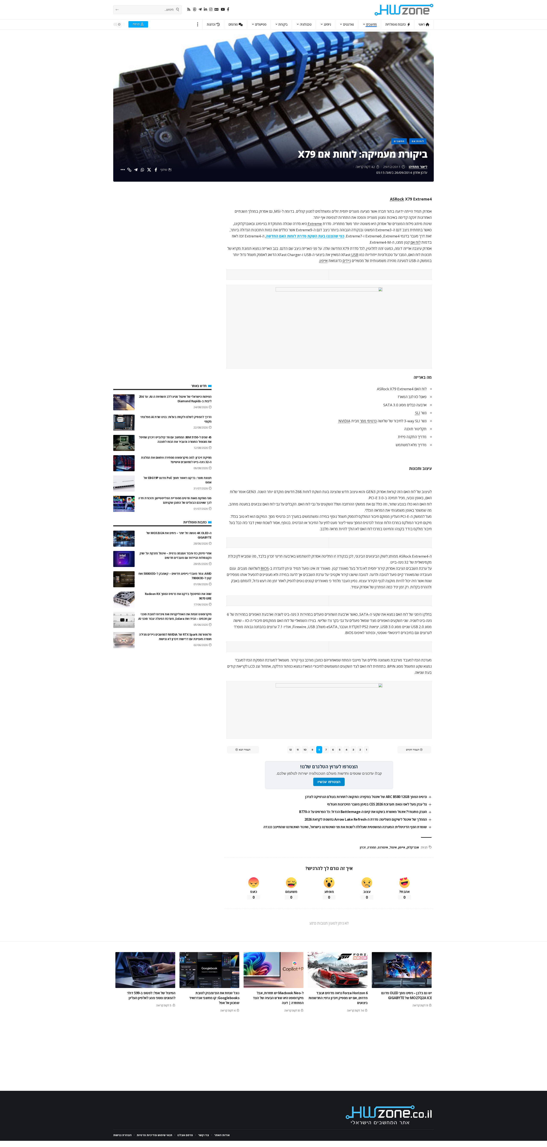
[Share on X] (149, 169)
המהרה (371, 847)
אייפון (323, 260)
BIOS (265, 568)
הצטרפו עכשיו (329, 782)
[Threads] (194, 9)
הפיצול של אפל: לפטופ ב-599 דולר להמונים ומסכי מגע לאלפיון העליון (151, 995)
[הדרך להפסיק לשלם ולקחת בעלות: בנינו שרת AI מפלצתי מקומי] (124, 423)
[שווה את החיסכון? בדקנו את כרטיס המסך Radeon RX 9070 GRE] (124, 600)
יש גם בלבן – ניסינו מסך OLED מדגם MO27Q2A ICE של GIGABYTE (406, 995)
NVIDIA (344, 420)
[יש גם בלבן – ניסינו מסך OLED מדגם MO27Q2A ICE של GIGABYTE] (402, 970)
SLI (417, 412)
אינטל (393, 847)
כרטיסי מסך (368, 420)
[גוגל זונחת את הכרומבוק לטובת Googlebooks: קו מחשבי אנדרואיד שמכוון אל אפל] (209, 970)
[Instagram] (210, 9)
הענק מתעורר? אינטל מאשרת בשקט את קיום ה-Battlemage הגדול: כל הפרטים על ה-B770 (363, 811)
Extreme (315, 223)
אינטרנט (383, 847)
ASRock (397, 199)
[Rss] (189, 9)
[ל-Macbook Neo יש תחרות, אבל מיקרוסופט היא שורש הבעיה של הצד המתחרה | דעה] (273, 970)
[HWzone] (404, 9)
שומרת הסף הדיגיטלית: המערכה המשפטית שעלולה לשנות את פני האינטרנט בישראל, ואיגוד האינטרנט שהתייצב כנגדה (345, 827)
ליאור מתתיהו (418, 167)
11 (297, 749)
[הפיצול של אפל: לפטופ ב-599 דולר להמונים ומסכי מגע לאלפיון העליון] (145, 970)
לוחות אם (418, 141)
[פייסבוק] (228, 9)
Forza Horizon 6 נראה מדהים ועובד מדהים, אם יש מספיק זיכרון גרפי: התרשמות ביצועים (338, 998)
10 (305, 749)
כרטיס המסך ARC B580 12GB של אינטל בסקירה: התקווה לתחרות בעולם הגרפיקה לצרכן (366, 796)
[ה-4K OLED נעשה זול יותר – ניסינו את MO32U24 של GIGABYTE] (124, 539)
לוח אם (415, 242)
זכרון (363, 847)
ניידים (347, 260)
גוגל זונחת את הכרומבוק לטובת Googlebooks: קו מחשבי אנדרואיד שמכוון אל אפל (214, 998)
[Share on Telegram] (136, 169)
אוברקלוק (413, 847)
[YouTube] (223, 9)
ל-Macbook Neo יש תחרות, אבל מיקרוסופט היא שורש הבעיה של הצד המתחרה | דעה (278, 998)
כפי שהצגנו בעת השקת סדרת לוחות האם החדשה (305, 236)
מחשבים (399, 141)
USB (354, 254)
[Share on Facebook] (156, 169)
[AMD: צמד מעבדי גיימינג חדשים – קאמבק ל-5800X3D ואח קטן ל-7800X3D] (124, 579)
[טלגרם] (200, 9)
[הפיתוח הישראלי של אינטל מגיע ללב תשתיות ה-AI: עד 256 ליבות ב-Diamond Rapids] (124, 402)
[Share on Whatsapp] (143, 169)
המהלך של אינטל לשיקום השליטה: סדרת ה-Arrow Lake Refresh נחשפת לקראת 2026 (365, 819)
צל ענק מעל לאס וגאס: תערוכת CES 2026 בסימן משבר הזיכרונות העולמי (377, 804)
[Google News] (216, 9)
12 (290, 749)
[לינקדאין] (205, 9)
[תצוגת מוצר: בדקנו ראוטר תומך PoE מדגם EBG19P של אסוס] (124, 484)
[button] (198, 24)
